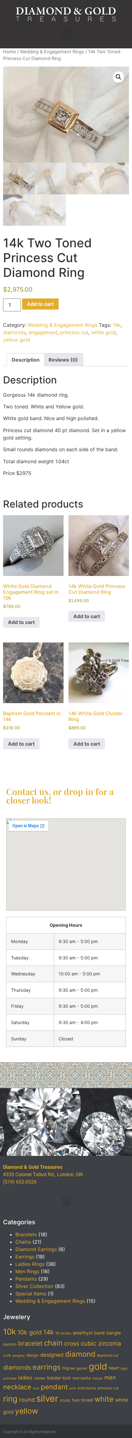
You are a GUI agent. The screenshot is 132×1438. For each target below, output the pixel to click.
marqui (97, 1378)
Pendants (26, 1279)
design (32, 1355)
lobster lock (59, 1377)
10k (9, 1331)
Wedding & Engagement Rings (52, 52)
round (27, 1399)
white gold (103, 332)
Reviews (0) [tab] (63, 360)
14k (117, 325)
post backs (87, 1388)
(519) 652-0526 (20, 1182)
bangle (113, 1333)
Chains (23, 1242)
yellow (26, 1411)
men (110, 1377)
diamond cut (107, 1355)
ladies (25, 1378)
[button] (66, 34)
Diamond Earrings (36, 1249)
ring (10, 1399)
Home (9, 52)
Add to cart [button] (21, 622)
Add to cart (40, 304)
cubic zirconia (101, 1343)
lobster (39, 1378)
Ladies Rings (30, 1264)
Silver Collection (34, 1286)
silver (47, 1398)
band (99, 1332)
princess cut (74, 332)
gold (98, 1366)
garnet (81, 1368)
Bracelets (26, 1234)
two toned (82, 1400)
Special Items (30, 1293)
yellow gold (16, 340)
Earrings (24, 1257)
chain (53, 1343)
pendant (54, 1387)
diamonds (14, 332)
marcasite (81, 1378)
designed (52, 1354)
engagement (43, 332)
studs (65, 1400)
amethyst (83, 1333)
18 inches (63, 1333)
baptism (10, 1344)
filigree (68, 1368)
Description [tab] (26, 360)
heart (114, 1368)
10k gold (29, 1332)
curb (7, 1355)
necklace (17, 1387)
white (104, 1399)
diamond (80, 1354)
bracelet (30, 1343)
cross (71, 1343)
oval (36, 1388)
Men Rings (27, 1271)
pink (72, 1388)
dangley (18, 1356)
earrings (46, 1367)
